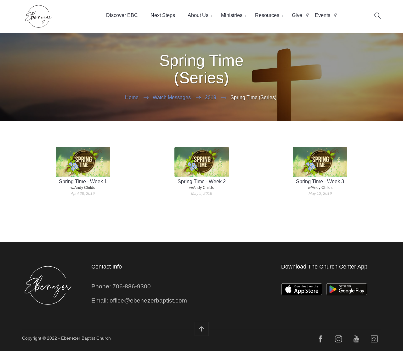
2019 (210, 97)
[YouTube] (356, 340)
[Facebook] (320, 340)
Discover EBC (122, 15)
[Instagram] (338, 340)
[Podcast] (374, 340)
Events (322, 15)
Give (297, 15)
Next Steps (162, 15)
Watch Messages (172, 97)
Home (132, 97)
